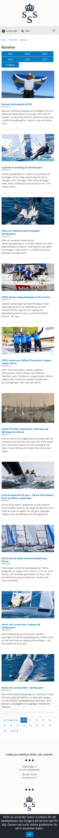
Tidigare (10, 64)
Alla (10, 53)
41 (43, 725)
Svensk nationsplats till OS (17, 104)
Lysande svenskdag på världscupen (22, 167)
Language (11, 31)
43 (4, 730)
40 (37, 725)
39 (30, 725)
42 (50, 725)
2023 (27, 59)
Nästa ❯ (14, 730)
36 (11, 725)
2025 (44, 53)
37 (17, 725)
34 (49, 720)
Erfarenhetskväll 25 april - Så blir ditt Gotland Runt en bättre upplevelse (28, 497)
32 (36, 720)
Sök (27, 31)
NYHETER (13, 40)
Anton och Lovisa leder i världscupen (23, 687)
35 (4, 725)
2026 (27, 53)
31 (30, 720)
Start (4, 40)
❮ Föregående (11, 720)
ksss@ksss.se (30, 777)
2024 (10, 59)
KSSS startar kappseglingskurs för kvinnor (26, 297)
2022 (44, 59)
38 (24, 725)
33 (43, 720)
